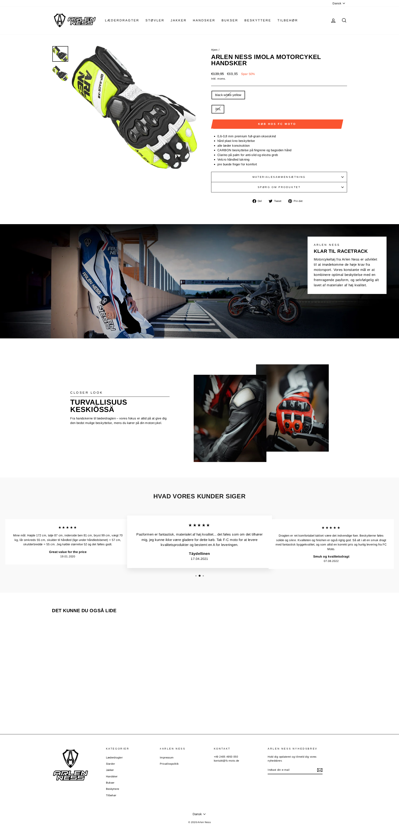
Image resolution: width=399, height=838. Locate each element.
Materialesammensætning (279, 177)
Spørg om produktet (279, 187)
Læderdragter (122, 20)
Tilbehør (287, 20)
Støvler (154, 20)
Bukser (230, 20)
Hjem (214, 49)
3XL (218, 109)
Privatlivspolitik (169, 763)
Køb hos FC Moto (277, 123)
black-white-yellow (228, 95)
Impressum (167, 757)
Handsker (204, 20)
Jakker (179, 20)
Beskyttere (257, 20)
